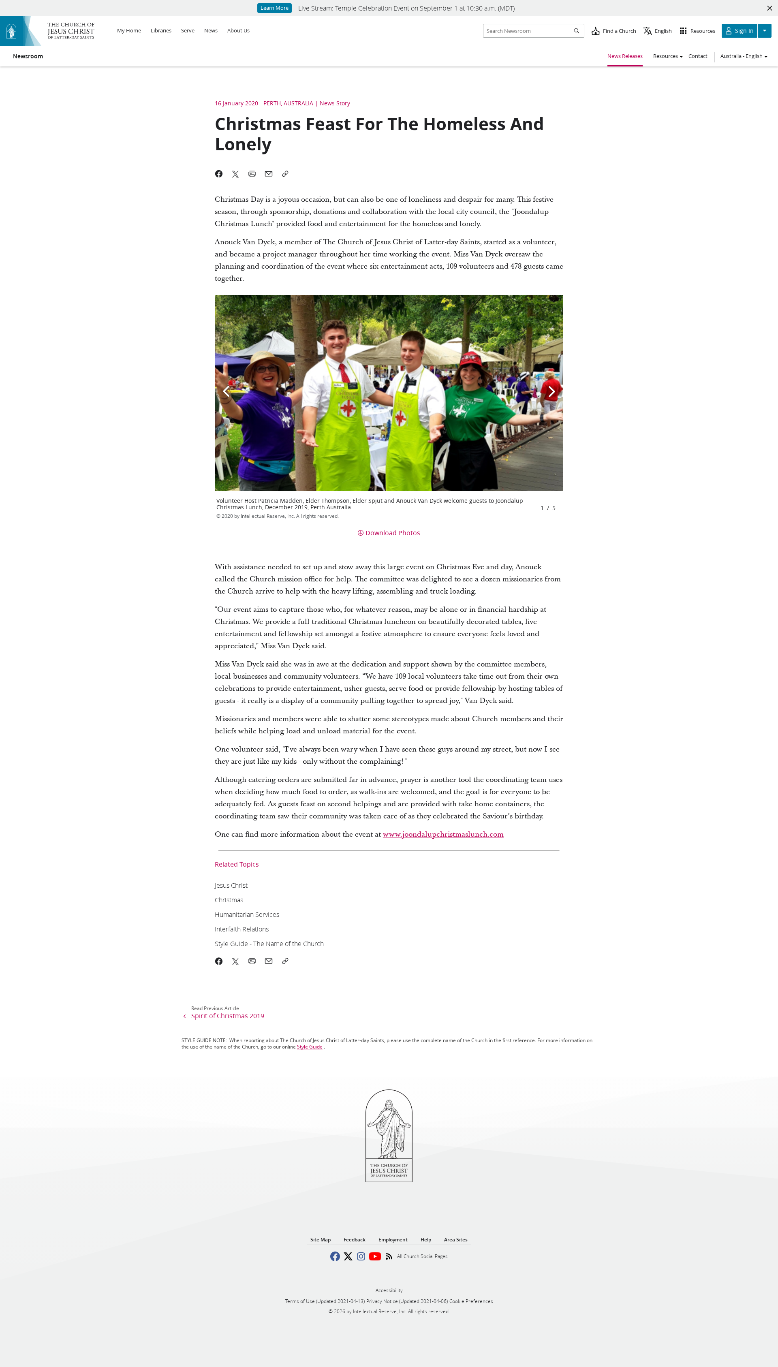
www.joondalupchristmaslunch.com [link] (443, 834)
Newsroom (28, 56)
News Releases (625, 56)
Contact (697, 56)
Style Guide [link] (310, 1046)
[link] (356, 885)
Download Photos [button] (392, 532)
